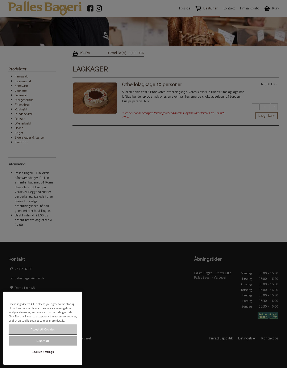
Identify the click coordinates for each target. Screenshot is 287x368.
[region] (42, 328)
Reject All (43, 341)
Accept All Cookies (43, 329)
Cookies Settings (43, 352)
